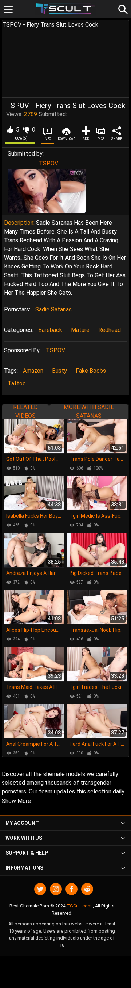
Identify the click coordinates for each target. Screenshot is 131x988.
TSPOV (48, 163)
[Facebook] (72, 889)
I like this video (10, 129)
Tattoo (17, 383)
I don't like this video (26, 129)
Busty (59, 370)
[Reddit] (87, 889)
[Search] (122, 8)
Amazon (33, 370)
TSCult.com (79, 906)
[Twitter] (40, 889)
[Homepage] (66, 9)
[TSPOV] (47, 190)
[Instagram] (56, 889)
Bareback (50, 329)
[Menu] (8, 9)
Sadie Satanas (53, 309)
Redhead (109, 329)
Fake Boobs (91, 370)
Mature (80, 329)
